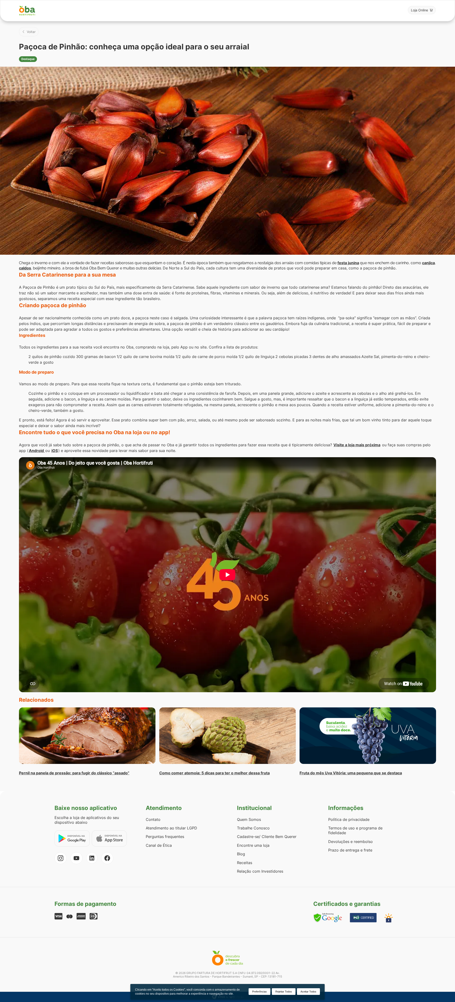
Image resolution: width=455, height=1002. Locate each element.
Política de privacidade (348, 819)
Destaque (28, 59)
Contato (153, 819)
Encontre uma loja (253, 845)
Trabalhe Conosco (253, 828)
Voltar (31, 32)
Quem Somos (249, 819)
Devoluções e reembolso (350, 841)
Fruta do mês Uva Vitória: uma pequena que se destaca (351, 773)
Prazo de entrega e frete (350, 850)
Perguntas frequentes (165, 836)
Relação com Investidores (260, 871)
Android (37, 450)
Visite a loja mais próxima (356, 444)
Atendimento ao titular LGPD (171, 828)
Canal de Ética (159, 845)
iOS (54, 450)
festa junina (348, 262)
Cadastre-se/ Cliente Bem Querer (266, 836)
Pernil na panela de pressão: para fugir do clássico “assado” (74, 773)
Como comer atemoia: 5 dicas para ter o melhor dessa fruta (214, 773)
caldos (25, 268)
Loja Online (419, 10)
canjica (428, 262)
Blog (241, 853)
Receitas (244, 862)
